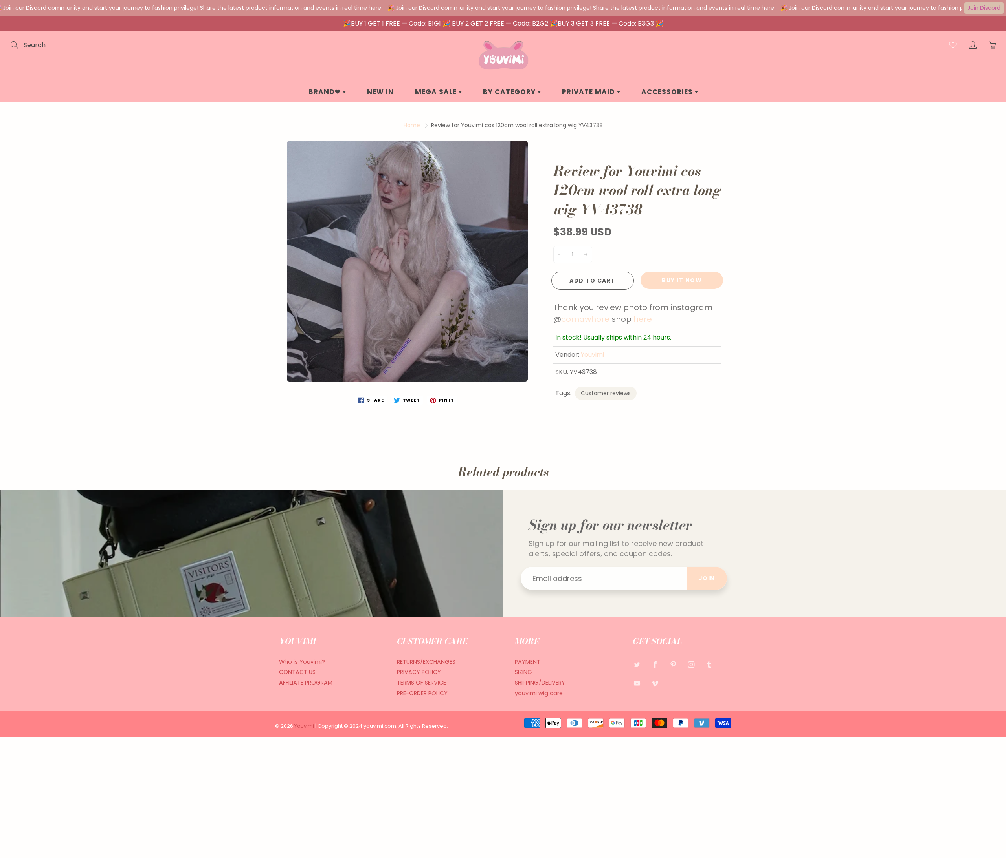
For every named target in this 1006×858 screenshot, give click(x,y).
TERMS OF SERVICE (421, 682)
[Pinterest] (673, 665)
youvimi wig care (539, 693)
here (642, 319)
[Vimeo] (655, 683)
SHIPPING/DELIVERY (540, 682)
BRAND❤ (325, 92)
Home (412, 125)
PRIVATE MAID (589, 92)
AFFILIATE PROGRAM (305, 682)
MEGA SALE (437, 92)
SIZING (523, 672)
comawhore (585, 319)
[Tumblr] (709, 665)
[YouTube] (637, 683)
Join (707, 578)
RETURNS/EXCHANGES (426, 662)
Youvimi (592, 354)
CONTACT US (297, 672)
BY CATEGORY (510, 92)
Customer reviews (606, 393)
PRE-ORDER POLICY (422, 693)
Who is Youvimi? (302, 662)
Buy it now (682, 280)
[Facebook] (655, 665)
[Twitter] (637, 665)
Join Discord (983, 8)
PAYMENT (527, 662)
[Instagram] (691, 665)
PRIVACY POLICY (419, 672)
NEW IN (380, 92)
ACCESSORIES (668, 92)
